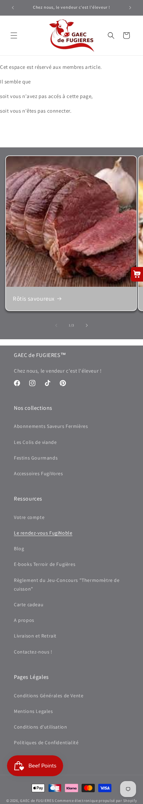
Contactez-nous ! (33, 652)
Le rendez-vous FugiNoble (43, 533)
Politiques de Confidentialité (46, 742)
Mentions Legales (33, 711)
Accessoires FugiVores (38, 473)
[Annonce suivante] (130, 7)
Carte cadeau (28, 604)
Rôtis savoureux (33, 298)
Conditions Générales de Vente (48, 695)
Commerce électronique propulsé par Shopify (96, 800)
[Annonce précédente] (12, 7)
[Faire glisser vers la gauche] (56, 325)
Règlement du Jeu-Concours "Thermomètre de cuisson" (67, 584)
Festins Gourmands (36, 458)
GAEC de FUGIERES (37, 800)
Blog (19, 548)
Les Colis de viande (35, 442)
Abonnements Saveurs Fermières (51, 426)
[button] (14, 35)
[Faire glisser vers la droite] (86, 325)
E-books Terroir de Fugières (44, 564)
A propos (24, 620)
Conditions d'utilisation (40, 727)
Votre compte (29, 517)
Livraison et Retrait (35, 636)
